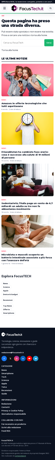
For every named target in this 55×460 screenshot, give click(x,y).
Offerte (6, 309)
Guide (4, 393)
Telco (4, 387)
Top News (7, 306)
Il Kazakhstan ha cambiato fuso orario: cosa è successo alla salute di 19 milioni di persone (25, 155)
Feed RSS (5, 431)
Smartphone (8, 313)
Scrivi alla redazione (11, 427)
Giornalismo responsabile (13, 414)
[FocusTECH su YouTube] (29, 358)
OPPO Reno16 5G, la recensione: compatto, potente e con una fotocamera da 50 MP (27, 2)
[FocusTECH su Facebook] (4, 358)
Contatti (5, 407)
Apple (5, 291)
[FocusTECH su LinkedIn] (23, 358)
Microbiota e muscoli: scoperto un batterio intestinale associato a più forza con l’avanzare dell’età (26, 257)
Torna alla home (9, 50)
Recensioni (8, 300)
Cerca (48, 42)
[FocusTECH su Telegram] (35, 358)
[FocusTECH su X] (10, 358)
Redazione (6, 404)
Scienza (6, 287)
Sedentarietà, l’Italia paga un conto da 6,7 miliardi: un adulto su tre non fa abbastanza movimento (27, 206)
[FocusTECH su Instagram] (16, 358)
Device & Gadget (10, 294)
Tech (3, 377)
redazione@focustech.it (12, 352)
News (3, 100)
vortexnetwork (20, 456)
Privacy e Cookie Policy (12, 410)
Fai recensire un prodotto (13, 424)
